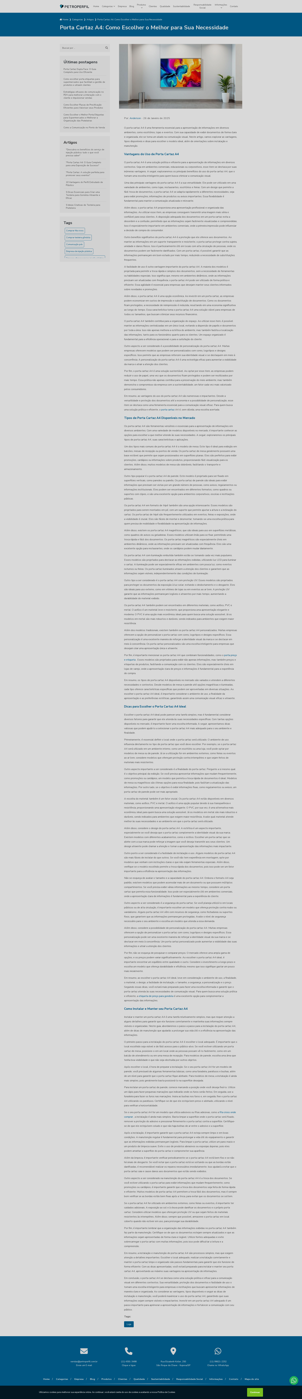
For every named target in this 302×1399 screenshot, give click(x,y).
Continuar (255, 1392)
